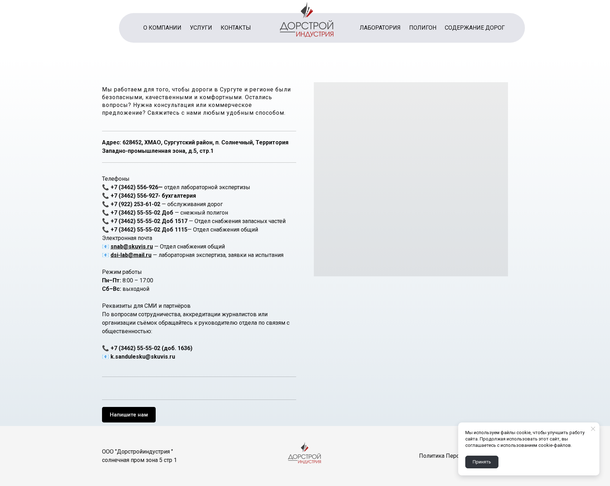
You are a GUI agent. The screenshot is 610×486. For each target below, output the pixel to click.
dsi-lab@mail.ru (130, 255)
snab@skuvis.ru (131, 246)
